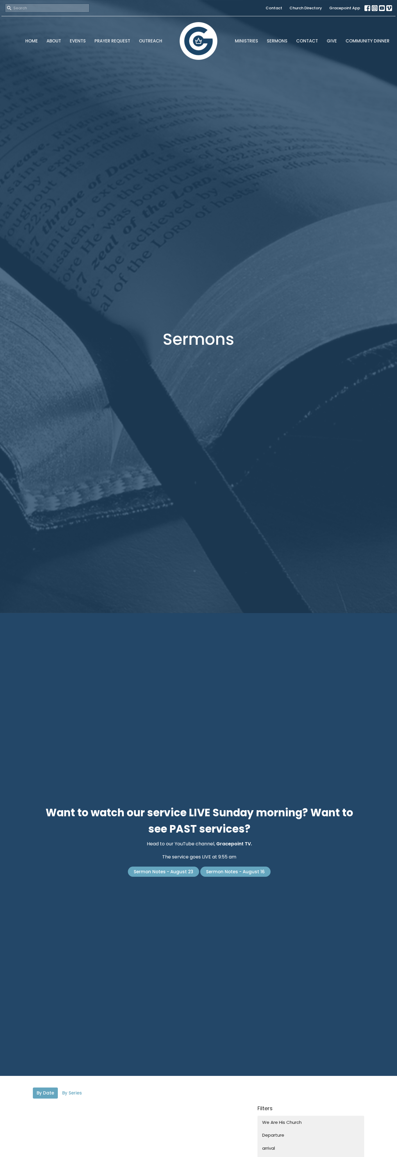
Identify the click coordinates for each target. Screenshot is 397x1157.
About (54, 41)
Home (31, 41)
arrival (268, 1148)
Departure (273, 1135)
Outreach (150, 41)
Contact (274, 8)
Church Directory (305, 8)
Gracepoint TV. (234, 843)
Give (332, 41)
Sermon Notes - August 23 (163, 872)
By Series (72, 1093)
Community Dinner (367, 41)
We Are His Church (282, 1122)
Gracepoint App (344, 8)
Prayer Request (112, 41)
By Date (45, 1093)
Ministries (246, 41)
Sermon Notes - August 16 (235, 872)
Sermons (277, 41)
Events (78, 41)
